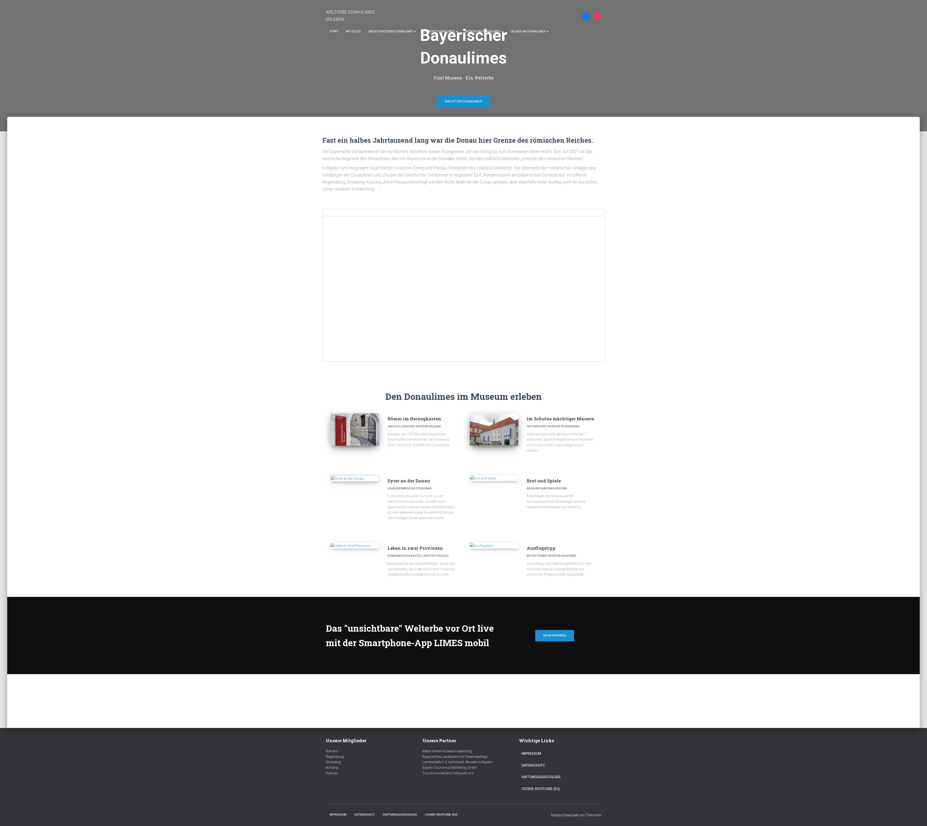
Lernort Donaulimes (439, 31)
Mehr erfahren (554, 635)
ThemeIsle (593, 815)
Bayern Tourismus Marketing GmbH (449, 768)
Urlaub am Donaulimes (528, 31)
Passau (332, 773)
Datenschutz (533, 765)
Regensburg (335, 757)
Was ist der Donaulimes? (463, 101)
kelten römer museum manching (447, 751)
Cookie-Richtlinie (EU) (540, 789)
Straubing (333, 762)
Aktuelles (353, 31)
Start (334, 31)
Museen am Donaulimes (483, 31)
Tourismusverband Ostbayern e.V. (448, 773)
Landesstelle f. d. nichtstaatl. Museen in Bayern (457, 762)
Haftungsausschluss (541, 777)
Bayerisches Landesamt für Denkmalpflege (454, 757)
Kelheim (332, 751)
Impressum (531, 753)
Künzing (332, 768)
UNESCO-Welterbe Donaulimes (391, 31)
